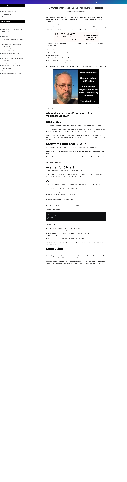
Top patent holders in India (7, 14)
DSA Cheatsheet (32, 2)
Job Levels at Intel (6, 34)
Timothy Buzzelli (5, 70)
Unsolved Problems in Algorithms (9, 11)
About (46, 2)
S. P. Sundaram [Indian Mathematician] (10, 63)
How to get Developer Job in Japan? (9, 16)
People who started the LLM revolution (10, 55)
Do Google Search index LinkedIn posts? (10, 53)
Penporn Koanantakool (6, 68)
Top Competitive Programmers (8, 9)
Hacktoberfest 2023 (6, 36)
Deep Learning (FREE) (75, 2)
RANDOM (57, 2)
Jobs (43, 2)
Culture (69, 11)
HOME (39, 2)
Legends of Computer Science (78, 11)
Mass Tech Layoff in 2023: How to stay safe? (11, 65)
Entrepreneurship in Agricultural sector (10, 41)
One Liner (52, 2)
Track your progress (65, 2)
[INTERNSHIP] (5, 19)
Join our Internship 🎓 (87, 2)
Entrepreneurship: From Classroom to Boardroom (12, 39)
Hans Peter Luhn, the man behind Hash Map (11, 73)
